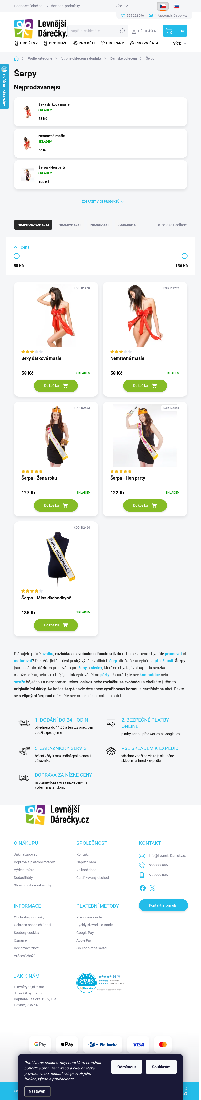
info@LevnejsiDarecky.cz (168, 856)
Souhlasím (161, 1067)
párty (104, 675)
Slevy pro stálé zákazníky (33, 885)
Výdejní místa (24, 870)
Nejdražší (99, 225)
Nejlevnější (70, 225)
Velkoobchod (86, 870)
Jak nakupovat (25, 854)
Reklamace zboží (26, 948)
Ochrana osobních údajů (32, 925)
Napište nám (86, 862)
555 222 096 (158, 865)
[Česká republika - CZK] (163, 6)
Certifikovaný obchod (92, 878)
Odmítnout (126, 1067)
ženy (82, 667)
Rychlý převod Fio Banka (95, 925)
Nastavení (37, 1091)
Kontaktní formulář (163, 905)
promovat (173, 653)
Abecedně (127, 225)
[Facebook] (142, 887)
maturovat (23, 660)
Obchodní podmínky (65, 6)
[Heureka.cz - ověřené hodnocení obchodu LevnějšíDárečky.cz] (102, 983)
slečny (96, 667)
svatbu (47, 653)
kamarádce (150, 675)
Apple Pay (84, 940)
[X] (152, 887)
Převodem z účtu (89, 917)
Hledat (122, 31)
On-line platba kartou (92, 948)
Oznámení (21, 940)
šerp (113, 660)
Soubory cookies (26, 933)
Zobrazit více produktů (100, 201)
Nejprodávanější (33, 225)
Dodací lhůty (23, 878)
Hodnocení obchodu (29, 6)
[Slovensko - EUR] (176, 6)
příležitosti (164, 660)
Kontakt (82, 854)
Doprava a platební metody (34, 862)
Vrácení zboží (24, 956)
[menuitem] (27, 43)
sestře (19, 682)
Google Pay (85, 933)
